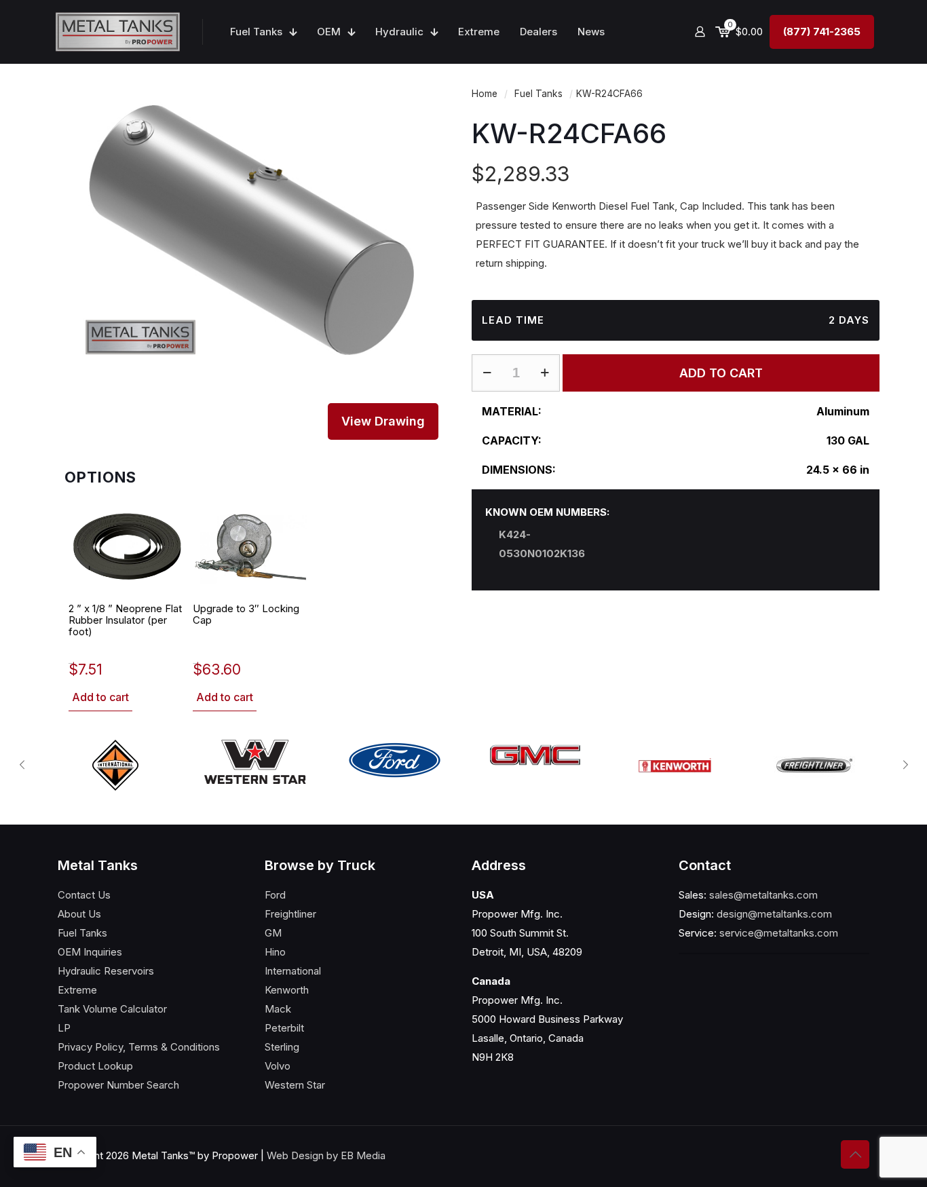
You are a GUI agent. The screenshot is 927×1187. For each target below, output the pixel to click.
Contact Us (84, 894)
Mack (278, 1008)
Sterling (282, 1046)
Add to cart (100, 697)
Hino (275, 951)
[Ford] (395, 760)
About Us (79, 913)
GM (273, 932)
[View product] (166, 520)
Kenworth (287, 989)
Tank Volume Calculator (112, 1008)
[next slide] (905, 764)
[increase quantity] (544, 373)
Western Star (295, 1084)
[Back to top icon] (855, 1154)
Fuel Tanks (538, 93)
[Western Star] (255, 762)
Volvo (277, 1065)
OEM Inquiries (90, 951)
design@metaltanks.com (774, 913)
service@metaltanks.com (778, 932)
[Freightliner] (814, 765)
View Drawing (383, 421)
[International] (115, 765)
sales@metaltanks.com (763, 894)
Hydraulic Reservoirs (106, 970)
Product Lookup (95, 1065)
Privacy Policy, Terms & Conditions (139, 1046)
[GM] (535, 755)
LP (64, 1027)
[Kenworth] (674, 765)
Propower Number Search (118, 1084)
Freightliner (290, 913)
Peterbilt (284, 1027)
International (293, 970)
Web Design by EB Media (326, 1155)
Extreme (77, 989)
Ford (275, 894)
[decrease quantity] (487, 373)
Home (484, 93)
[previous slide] (21, 764)
